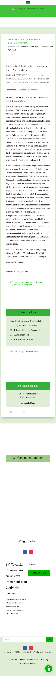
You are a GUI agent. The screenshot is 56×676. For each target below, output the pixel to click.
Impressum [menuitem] (12, 660)
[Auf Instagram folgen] (31, 552)
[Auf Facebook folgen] (25, 552)
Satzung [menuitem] (44, 660)
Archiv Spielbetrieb (30, 39)
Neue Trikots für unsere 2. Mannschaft (25, 321)
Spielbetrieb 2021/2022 (17, 43)
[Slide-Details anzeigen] (28, 293)
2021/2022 (21, 90)
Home (10, 39)
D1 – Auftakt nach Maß (19, 335)
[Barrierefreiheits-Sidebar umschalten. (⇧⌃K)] (49, 669)
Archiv (17, 39)
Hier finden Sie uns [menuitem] (28, 664)
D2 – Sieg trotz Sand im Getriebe (23, 325)
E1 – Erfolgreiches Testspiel (21, 339)
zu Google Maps (28, 403)
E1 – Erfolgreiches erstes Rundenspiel (25, 330)
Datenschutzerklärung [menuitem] (29, 660)
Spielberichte (32, 90)
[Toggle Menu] (28, 3)
